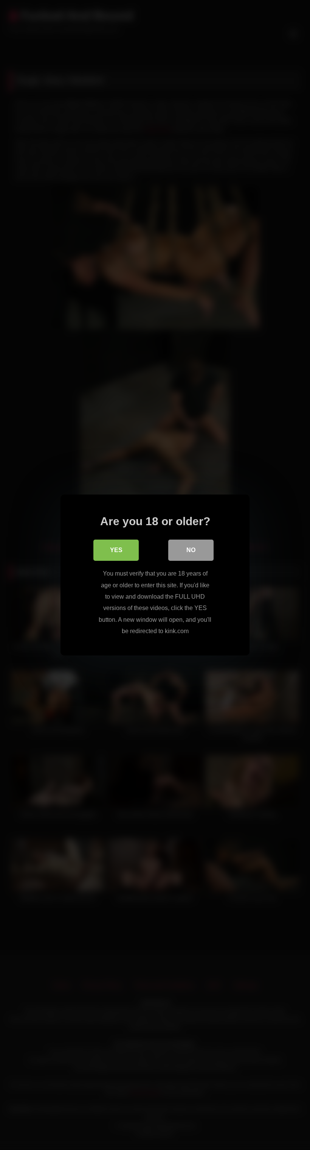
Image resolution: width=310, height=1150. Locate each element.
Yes (116, 550)
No (190, 550)
